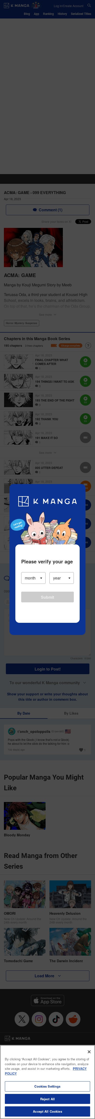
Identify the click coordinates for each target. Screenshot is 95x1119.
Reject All (47, 1099)
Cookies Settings (47, 1086)
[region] (47, 1082)
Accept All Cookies (47, 1111)
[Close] (89, 1051)
